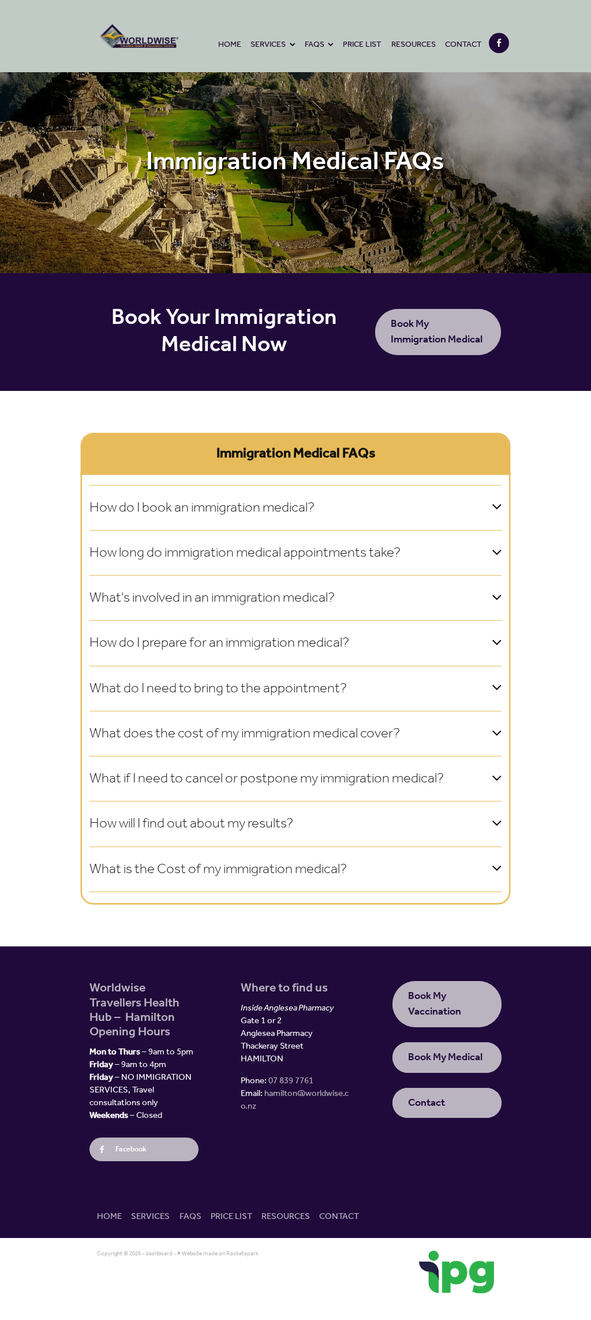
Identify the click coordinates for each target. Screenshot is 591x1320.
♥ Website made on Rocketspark (218, 1253)
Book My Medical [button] (445, 1057)
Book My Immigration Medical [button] (436, 331)
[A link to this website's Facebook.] (499, 43)
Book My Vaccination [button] (434, 1003)
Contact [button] (426, 1103)
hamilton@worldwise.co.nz (295, 1100)
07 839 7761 (290, 1081)
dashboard (159, 1253)
